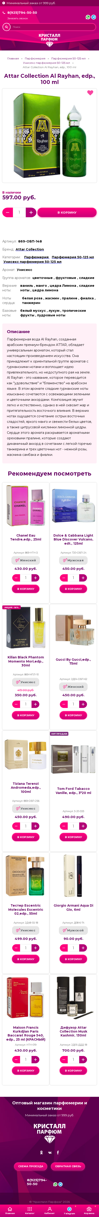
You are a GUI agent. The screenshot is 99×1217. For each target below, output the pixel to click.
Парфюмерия (35, 58)
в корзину (67, 212)
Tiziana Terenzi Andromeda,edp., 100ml (26, 788)
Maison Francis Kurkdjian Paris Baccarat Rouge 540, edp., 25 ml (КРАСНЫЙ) (25, 1033)
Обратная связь (68, 1166)
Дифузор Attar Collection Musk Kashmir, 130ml (73, 1031)
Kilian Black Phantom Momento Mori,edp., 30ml (26, 661)
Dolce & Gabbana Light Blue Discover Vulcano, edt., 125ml (73, 539)
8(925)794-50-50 (22, 12)
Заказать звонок (17, 18)
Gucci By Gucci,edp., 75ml (73, 661)
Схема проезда (30, 1166)
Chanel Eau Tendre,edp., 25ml (25, 537)
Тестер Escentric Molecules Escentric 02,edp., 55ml (25, 909)
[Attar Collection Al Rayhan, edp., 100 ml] (49, 135)
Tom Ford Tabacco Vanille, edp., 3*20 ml (73, 790)
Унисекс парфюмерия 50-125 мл (46, 62)
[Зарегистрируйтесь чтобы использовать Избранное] (90, 93)
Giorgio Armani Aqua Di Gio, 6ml (73, 907)
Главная (13, 58)
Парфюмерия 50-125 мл (68, 58)
